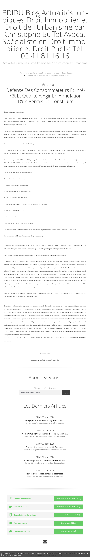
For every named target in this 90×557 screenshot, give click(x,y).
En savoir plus (16, 555)
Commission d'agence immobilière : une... (45, 447)
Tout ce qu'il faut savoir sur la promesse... (45, 473)
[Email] (45, 542)
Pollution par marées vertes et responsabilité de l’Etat (47, 75)
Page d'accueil (67, 73)
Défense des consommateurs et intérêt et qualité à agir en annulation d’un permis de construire (45, 96)
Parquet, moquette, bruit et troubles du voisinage (39, 73)
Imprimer (45, 353)
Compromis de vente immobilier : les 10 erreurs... (45, 433)
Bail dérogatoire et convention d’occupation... (45, 460)
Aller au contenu (9, 2)
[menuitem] (40, 73)
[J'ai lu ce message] (88, 553)
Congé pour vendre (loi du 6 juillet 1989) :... (45, 420)
